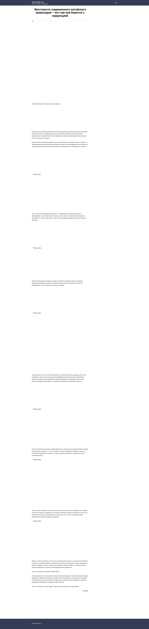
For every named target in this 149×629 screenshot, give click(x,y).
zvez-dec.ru (38, 2)
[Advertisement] (60, 67)
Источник (85, 590)
